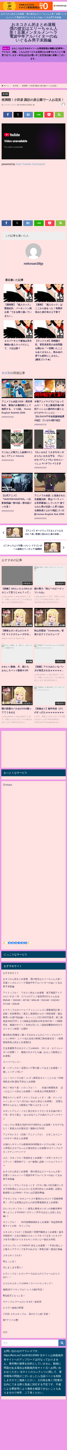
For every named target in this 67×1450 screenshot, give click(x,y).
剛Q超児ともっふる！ (14, 1295)
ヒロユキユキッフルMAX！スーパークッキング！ (28, 1283)
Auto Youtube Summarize (30, 164)
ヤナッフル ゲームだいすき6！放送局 (22, 1302)
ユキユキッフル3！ (12, 1255)
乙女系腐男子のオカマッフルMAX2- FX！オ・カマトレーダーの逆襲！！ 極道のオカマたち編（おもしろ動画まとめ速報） (33, 1052)
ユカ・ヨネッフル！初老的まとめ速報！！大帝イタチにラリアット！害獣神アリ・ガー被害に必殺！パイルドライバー (32, 1161)
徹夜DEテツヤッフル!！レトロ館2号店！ (23, 1289)
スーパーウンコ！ (12, 1062)
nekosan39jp (33, 263)
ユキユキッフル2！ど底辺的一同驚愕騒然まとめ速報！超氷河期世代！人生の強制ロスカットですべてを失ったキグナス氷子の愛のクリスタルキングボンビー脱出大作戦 (33, 1236)
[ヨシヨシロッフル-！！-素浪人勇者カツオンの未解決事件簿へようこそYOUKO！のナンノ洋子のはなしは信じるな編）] (32, 1212)
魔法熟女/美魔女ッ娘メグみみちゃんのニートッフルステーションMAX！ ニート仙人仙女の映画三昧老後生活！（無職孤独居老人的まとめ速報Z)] (33, 1038)
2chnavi (7, 784)
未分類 (5, 94)
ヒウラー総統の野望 (13, 1308)
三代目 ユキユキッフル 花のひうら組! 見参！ (26, 1314)
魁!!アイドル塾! (11, 1320)
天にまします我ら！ (13, 1267)
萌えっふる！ (10, 1261)
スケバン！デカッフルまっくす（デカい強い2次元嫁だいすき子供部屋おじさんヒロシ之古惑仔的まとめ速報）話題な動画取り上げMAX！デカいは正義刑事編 (33, 1189)
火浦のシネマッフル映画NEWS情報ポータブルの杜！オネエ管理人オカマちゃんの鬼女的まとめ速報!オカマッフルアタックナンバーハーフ (33, 1148)
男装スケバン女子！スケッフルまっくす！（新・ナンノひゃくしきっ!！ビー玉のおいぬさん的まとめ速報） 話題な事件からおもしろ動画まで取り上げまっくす (33, 1101)
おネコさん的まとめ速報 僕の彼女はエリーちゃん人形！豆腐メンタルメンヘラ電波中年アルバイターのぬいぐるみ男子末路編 (32, 983)
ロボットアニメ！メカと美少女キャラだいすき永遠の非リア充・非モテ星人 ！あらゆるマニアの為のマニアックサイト (33, 1115)
